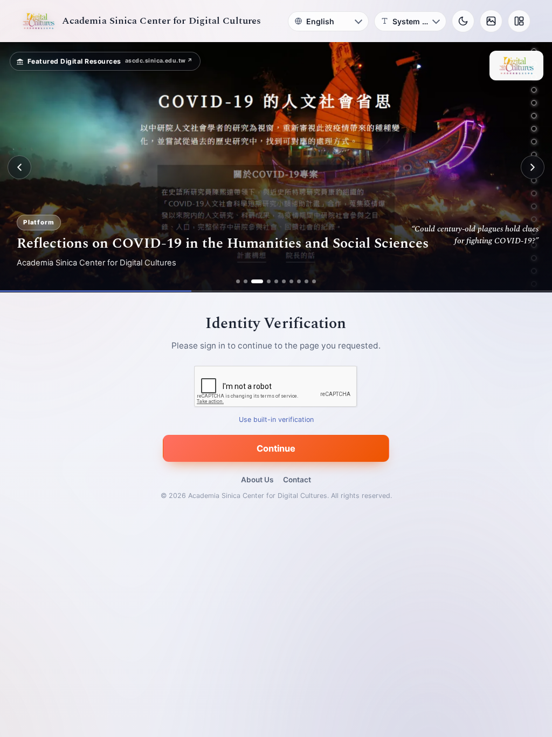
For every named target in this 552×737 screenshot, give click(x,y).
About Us (257, 479)
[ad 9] (306, 281)
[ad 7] (291, 281)
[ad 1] (238, 281)
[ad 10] (314, 281)
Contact (297, 479)
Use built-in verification (276, 420)
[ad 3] (257, 281)
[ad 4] (269, 281)
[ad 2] (245, 281)
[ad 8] (299, 281)
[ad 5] (276, 281)
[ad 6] (284, 281)
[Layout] (519, 21)
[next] (532, 167)
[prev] (19, 167)
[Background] (491, 21)
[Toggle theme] (463, 21)
